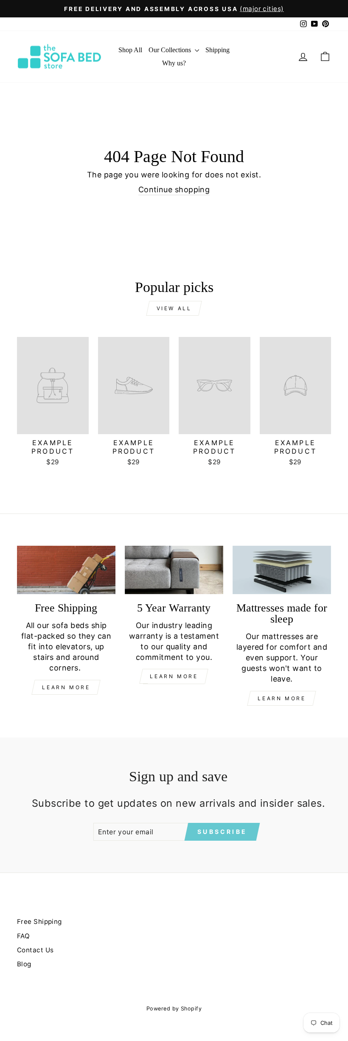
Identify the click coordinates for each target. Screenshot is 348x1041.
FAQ (23, 936)
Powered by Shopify (174, 1008)
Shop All (130, 49)
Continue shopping (174, 189)
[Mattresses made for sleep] (282, 570)
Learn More (66, 687)
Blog (24, 964)
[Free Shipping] (66, 570)
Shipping (217, 49)
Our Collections (171, 49)
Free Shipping (39, 922)
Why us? (174, 63)
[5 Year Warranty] (174, 570)
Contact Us (35, 950)
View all (174, 308)
